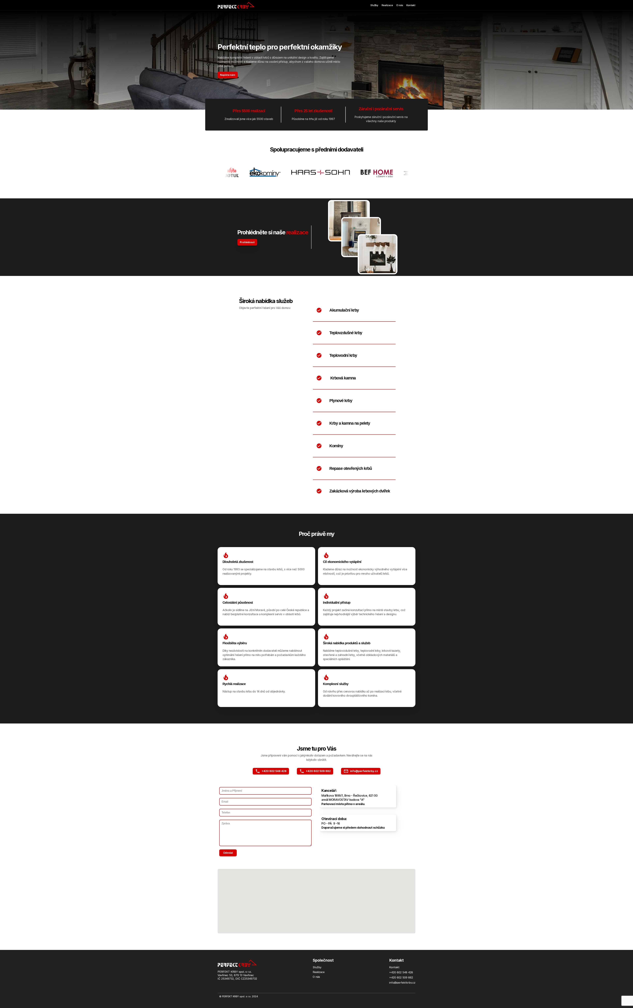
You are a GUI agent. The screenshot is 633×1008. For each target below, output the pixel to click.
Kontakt (410, 5)
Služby (374, 5)
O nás (399, 5)
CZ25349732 (249, 978)
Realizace (387, 5)
